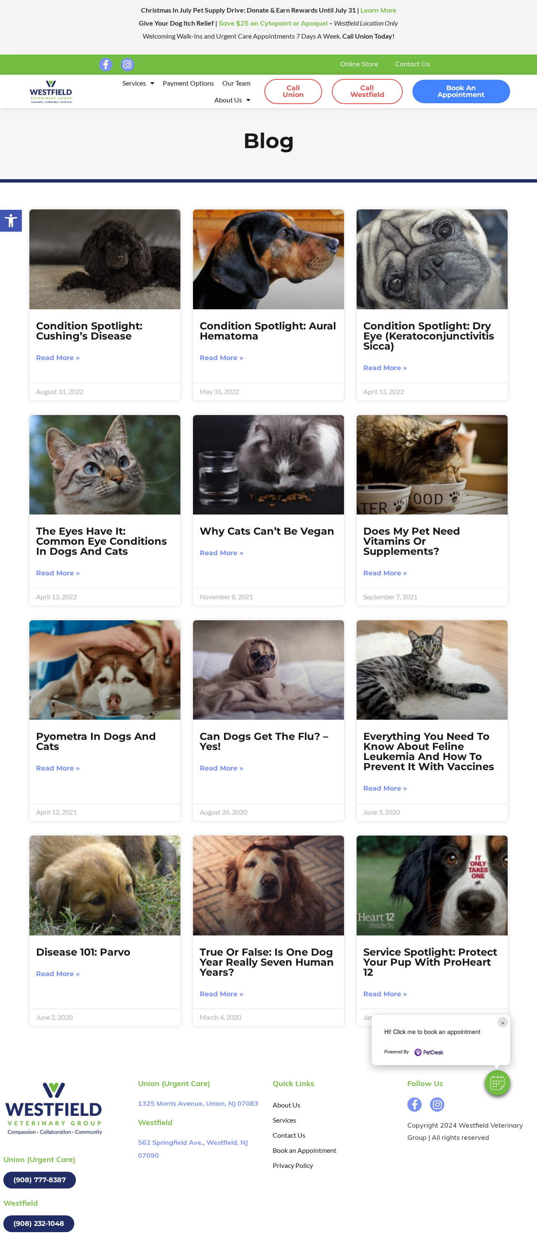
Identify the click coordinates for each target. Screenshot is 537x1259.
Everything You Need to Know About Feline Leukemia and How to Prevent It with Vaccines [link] (428, 751)
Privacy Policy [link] (293, 1165)
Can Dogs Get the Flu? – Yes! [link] (264, 741)
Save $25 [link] (273, 24)
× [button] (503, 1022)
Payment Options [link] (188, 83)
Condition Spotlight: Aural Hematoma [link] (268, 331)
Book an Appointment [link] (304, 1150)
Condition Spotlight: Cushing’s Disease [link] (89, 331)
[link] (11, 221)
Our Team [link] (236, 83)
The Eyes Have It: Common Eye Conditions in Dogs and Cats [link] (101, 541)
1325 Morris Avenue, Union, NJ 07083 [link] (198, 1104)
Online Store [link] (359, 64)
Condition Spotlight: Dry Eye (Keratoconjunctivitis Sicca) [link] (428, 336)
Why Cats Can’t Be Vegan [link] (267, 531)
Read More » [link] (58, 358)
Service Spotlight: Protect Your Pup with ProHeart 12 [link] (430, 962)
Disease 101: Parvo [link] (83, 952)
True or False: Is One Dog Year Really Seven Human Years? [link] (267, 962)
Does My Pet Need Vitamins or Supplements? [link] (411, 541)
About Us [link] (228, 100)
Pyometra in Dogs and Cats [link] (96, 741)
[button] (497, 1082)
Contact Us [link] (412, 64)
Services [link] (134, 83)
